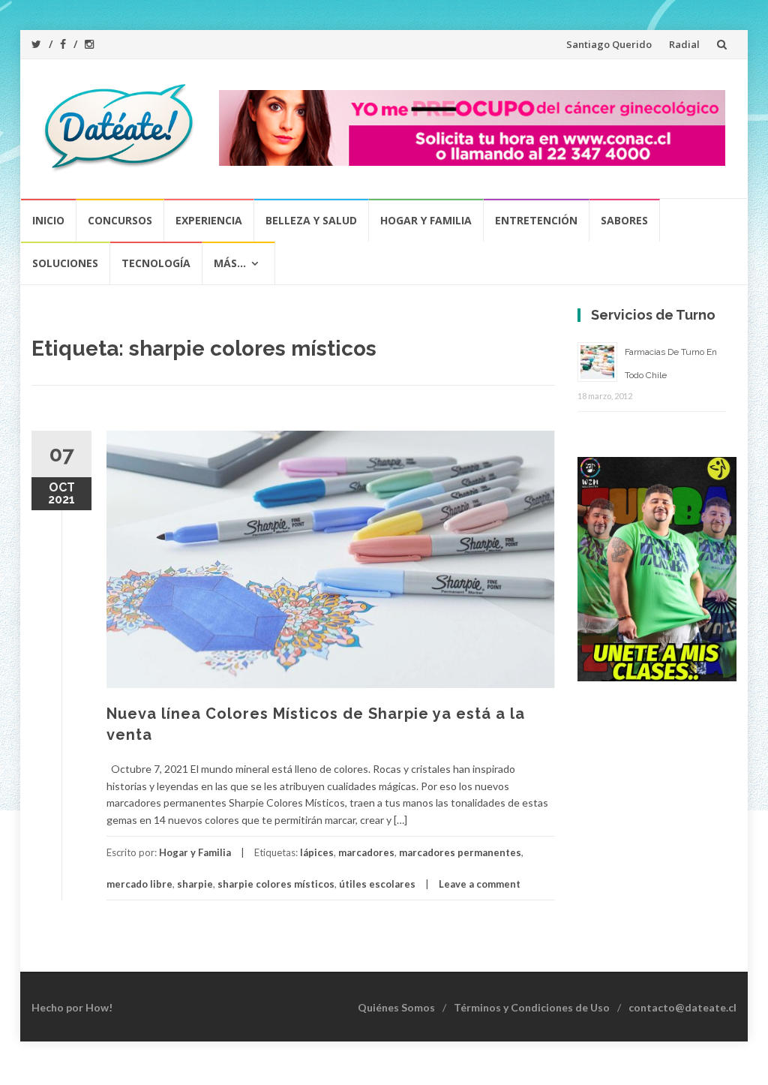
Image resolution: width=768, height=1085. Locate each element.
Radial (684, 44)
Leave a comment (479, 884)
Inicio (48, 220)
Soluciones (65, 263)
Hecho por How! (72, 1007)
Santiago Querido (609, 44)
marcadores (366, 852)
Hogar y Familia (426, 220)
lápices (317, 852)
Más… (230, 263)
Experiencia (209, 220)
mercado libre (139, 884)
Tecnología (156, 263)
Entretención (536, 220)
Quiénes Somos (396, 1007)
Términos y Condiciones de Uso (532, 1007)
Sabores (624, 220)
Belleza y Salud (311, 220)
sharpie (195, 884)
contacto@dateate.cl (682, 1007)
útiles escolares (377, 884)
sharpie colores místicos (276, 884)
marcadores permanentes (460, 852)
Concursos (120, 220)
